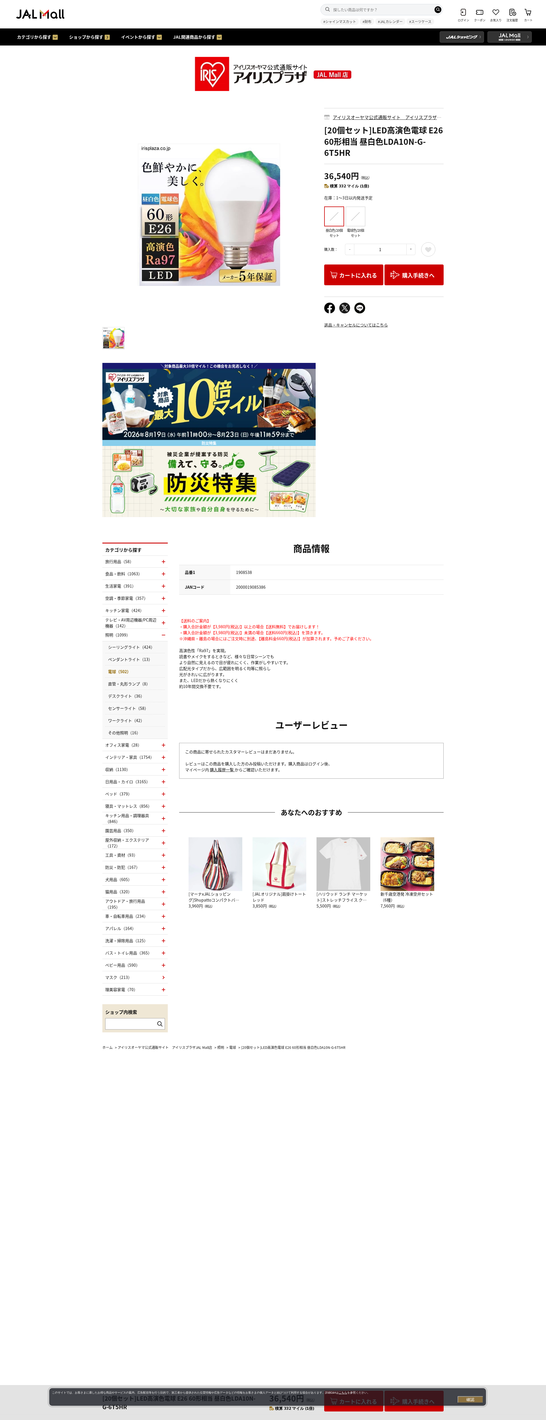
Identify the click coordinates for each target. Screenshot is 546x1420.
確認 (470, 1399)
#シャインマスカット (339, 21)
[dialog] (267, 1397)
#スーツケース (420, 21)
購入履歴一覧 (222, 769)
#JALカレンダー (390, 21)
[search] (438, 9)
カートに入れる (358, 275)
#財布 (367, 21)
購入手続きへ (418, 275)
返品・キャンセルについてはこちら (356, 325)
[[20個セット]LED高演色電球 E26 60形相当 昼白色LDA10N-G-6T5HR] (209, 214)
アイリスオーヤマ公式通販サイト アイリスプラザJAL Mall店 (385, 120)
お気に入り (428, 249)
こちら (343, 1392)
